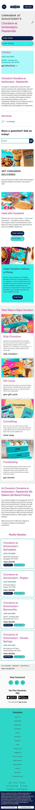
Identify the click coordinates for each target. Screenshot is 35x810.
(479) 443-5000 (7, 57)
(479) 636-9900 (9, 582)
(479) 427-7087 (9, 645)
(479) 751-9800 (9, 553)
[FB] (11, 684)
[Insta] (23, 684)
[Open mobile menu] (4, 7)
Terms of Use (19, 801)
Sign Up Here (23, 702)
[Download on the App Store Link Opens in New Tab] (12, 698)
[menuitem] (17, 717)
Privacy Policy (15, 804)
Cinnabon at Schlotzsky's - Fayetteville (15, 27)
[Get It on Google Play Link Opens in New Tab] (23, 698)
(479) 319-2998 (9, 613)
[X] (17, 684)
